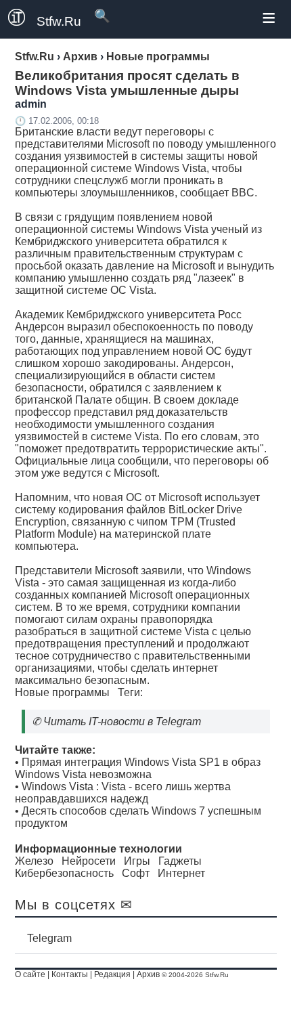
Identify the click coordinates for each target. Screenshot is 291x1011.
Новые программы (62, 692)
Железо (34, 861)
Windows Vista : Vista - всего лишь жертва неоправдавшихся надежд (123, 792)
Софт (136, 873)
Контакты (69, 974)
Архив (148, 974)
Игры (137, 861)
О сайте (30, 974)
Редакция (112, 974)
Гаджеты (180, 861)
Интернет (181, 873)
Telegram (49, 938)
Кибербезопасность (64, 873)
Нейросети (89, 861)
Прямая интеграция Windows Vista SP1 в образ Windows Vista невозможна (138, 768)
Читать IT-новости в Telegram (122, 721)
